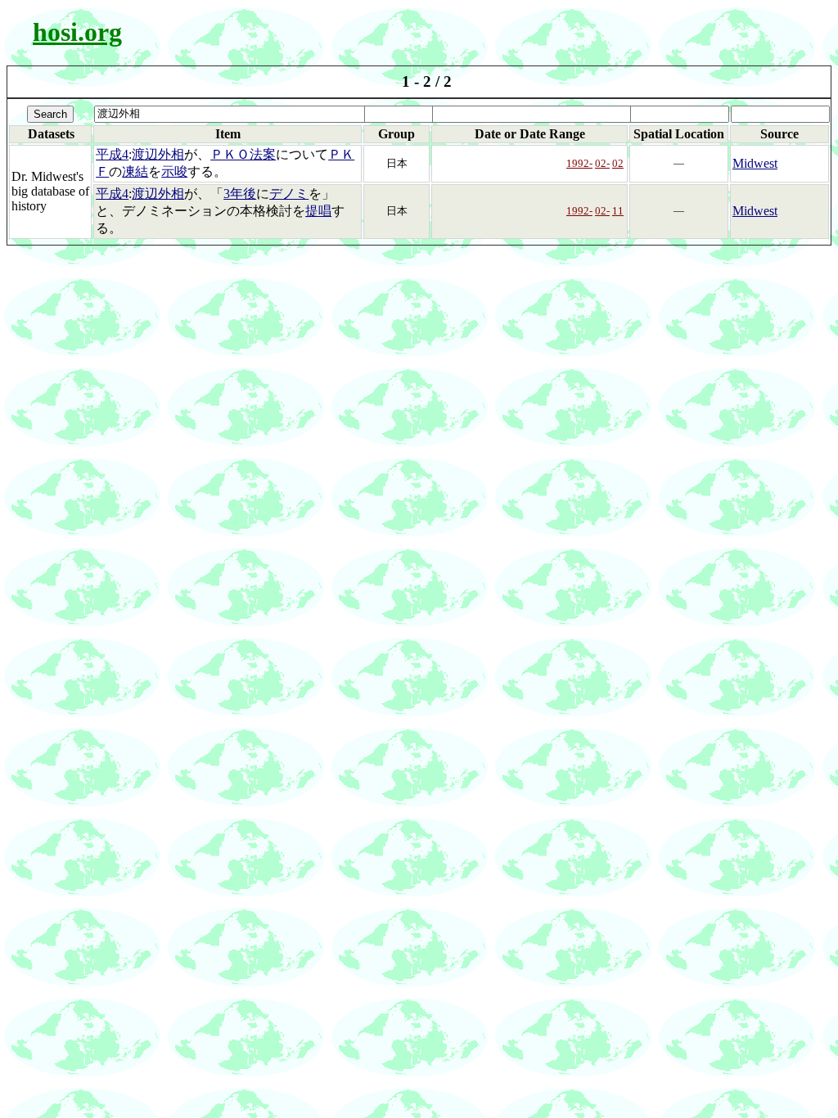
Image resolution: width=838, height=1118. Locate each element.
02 (618, 163)
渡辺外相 (158, 154)
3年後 (239, 194)
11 (618, 211)
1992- (579, 163)
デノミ (289, 194)
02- (602, 163)
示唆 (174, 171)
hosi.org (77, 32)
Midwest (754, 163)
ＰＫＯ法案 (243, 154)
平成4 (112, 154)
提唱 (318, 211)
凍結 (135, 171)
